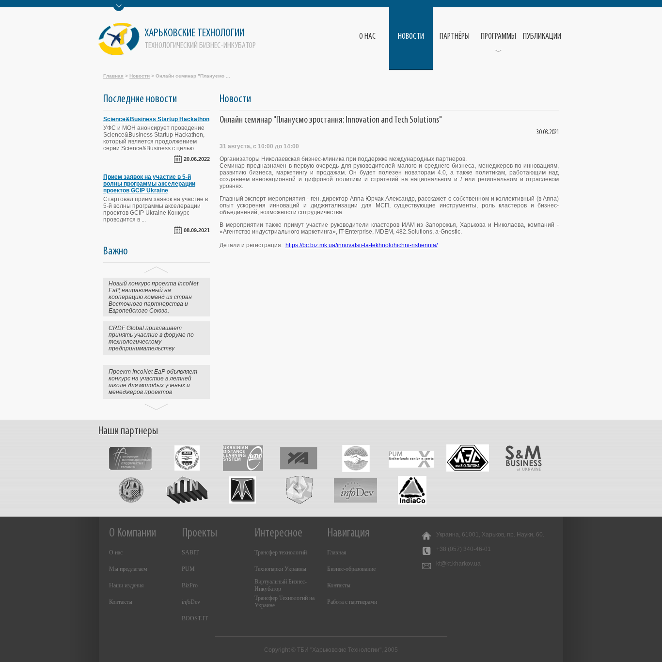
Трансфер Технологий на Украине (284, 602)
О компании (132, 533)
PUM (188, 569)
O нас (367, 36)
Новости (411, 36)
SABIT (190, 552)
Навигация (348, 533)
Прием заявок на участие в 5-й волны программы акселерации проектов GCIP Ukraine (149, 183)
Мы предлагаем (128, 569)
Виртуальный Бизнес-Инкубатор (280, 585)
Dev (191, 602)
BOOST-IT (195, 618)
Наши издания (126, 585)
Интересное (278, 533)
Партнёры (455, 36)
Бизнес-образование (351, 569)
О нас (116, 552)
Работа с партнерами (352, 602)
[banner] (179, 39)
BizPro (190, 585)
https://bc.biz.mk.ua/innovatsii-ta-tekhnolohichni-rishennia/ (361, 245)
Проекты (199, 533)
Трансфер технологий (280, 552)
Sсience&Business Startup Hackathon (156, 119)
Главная (113, 76)
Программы (498, 36)
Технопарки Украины (280, 569)
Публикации (542, 36)
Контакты (120, 602)
